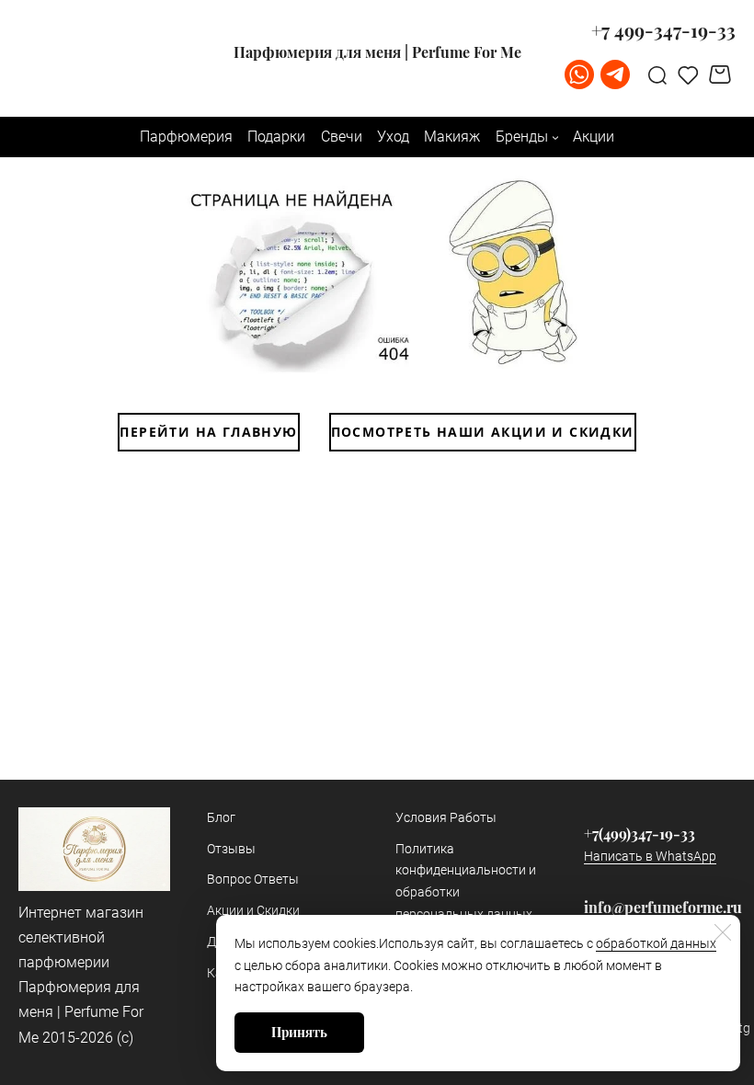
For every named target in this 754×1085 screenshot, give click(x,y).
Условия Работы (446, 817)
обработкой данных (656, 943)
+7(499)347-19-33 (639, 833)
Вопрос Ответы (253, 879)
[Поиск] (657, 74)
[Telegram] (615, 74)
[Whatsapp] (579, 74)
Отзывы (231, 848)
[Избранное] (688, 74)
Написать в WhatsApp (650, 856)
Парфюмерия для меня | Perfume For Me (377, 52)
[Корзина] (722, 74)
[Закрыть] (722, 932)
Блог (221, 817)
